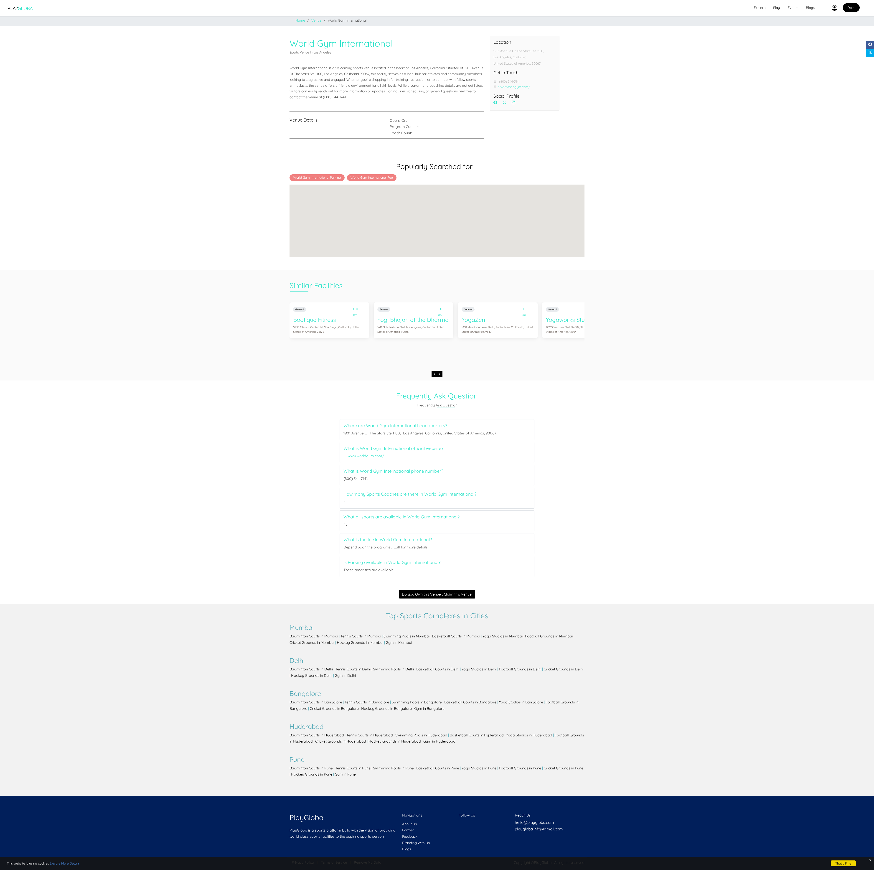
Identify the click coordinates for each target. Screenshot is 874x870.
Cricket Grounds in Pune (563, 768)
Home (300, 20)
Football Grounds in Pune (520, 768)
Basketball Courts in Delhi (437, 669)
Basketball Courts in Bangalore (470, 702)
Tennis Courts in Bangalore (367, 702)
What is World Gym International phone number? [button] (393, 471)
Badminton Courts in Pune (311, 768)
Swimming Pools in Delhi (393, 669)
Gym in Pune (345, 774)
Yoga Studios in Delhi (479, 669)
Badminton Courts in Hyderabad (317, 735)
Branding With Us (416, 843)
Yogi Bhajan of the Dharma (413, 319)
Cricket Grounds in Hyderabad (340, 741)
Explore (759, 7)
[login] (832, 7)
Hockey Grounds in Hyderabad (394, 741)
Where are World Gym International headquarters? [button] (395, 425)
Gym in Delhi (345, 675)
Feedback (409, 836)
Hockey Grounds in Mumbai (360, 642)
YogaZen (473, 319)
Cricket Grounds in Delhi (563, 669)
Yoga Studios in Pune (479, 768)
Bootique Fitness (314, 319)
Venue (316, 20)
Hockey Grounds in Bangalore (386, 708)
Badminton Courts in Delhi (311, 669)
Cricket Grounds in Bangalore (334, 708)
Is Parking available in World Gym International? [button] (391, 562)
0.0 (355, 310)
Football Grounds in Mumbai (549, 636)
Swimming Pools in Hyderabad (421, 735)
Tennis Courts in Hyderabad (369, 735)
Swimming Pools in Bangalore (417, 702)
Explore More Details (65, 863)
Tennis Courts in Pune (353, 768)
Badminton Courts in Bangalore (316, 702)
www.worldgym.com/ (514, 87)
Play (20, 8)
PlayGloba (306, 817)
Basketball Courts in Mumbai (456, 636)
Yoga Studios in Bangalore (521, 702)
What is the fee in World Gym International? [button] (387, 539)
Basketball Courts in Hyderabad (477, 735)
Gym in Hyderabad (439, 741)
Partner (408, 830)
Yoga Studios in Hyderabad (529, 735)
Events (793, 7)
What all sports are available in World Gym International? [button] (401, 517)
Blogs (810, 7)
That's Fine (843, 863)
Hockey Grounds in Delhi (311, 675)
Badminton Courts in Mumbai (314, 636)
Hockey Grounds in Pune (311, 774)
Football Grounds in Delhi (520, 669)
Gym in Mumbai (399, 642)
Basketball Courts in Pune (437, 768)
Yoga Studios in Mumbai (503, 636)
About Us (409, 824)
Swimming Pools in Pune (393, 768)
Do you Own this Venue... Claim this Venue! (437, 594)
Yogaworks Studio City (575, 319)
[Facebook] (870, 45)
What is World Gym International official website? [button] (393, 448)
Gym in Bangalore (429, 708)
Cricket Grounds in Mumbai (312, 642)
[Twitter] (870, 53)
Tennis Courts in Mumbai (360, 636)
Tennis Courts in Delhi (353, 669)
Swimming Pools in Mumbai (406, 636)
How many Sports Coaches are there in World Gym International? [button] (409, 494)
